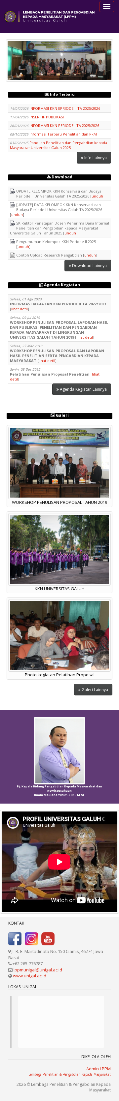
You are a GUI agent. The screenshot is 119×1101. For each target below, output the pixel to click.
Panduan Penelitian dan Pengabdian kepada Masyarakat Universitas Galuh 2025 (58, 145)
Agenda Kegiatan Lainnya (83, 389)
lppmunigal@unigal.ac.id (38, 970)
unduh (97, 196)
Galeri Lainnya (94, 689)
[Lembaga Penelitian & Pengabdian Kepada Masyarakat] (49, 16)
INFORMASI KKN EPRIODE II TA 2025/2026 (64, 108)
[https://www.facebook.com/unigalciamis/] (14, 938)
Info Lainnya (95, 158)
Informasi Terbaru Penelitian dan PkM (63, 134)
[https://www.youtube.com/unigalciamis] (48, 938)
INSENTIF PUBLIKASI (46, 116)
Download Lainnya (89, 265)
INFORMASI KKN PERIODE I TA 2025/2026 (64, 125)
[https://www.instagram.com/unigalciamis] (31, 938)
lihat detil (19, 308)
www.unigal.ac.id (29, 976)
